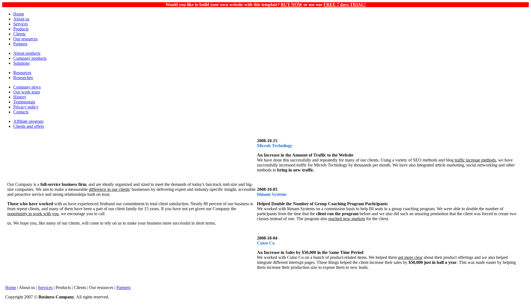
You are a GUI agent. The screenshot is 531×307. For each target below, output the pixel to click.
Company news (27, 87)
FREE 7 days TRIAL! (345, 4)
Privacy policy (25, 107)
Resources (22, 72)
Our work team (26, 92)
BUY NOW (291, 4)
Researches (23, 77)
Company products (29, 58)
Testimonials (24, 102)
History (19, 97)
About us (21, 19)
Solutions (21, 63)
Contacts (20, 112)
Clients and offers (28, 126)
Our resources (25, 39)
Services (20, 24)
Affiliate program (28, 121)
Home (18, 14)
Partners (20, 43)
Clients (19, 34)
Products (20, 29)
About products (26, 53)
